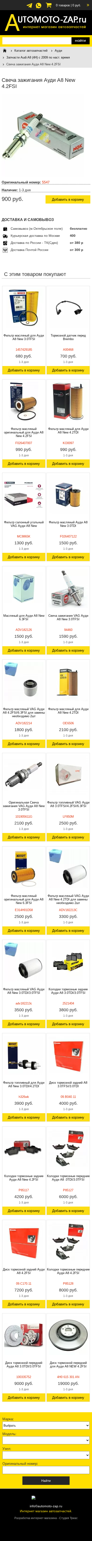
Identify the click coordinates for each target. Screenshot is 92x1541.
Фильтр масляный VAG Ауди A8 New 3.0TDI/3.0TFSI (23, 991)
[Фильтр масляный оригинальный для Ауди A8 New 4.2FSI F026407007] (23, 401)
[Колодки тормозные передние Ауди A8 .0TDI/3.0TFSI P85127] (68, 1148)
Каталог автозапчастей (30, 50)
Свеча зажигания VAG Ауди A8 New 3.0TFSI (68, 617)
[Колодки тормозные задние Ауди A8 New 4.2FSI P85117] (23, 1148)
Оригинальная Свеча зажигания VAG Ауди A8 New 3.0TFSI (24, 806)
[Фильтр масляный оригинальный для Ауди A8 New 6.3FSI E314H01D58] (23, 868)
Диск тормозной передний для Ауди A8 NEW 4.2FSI (68, 1364)
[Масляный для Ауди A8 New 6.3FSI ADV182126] (23, 588)
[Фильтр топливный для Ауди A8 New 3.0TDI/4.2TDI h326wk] (23, 1055)
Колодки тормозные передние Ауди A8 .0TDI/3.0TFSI (68, 1177)
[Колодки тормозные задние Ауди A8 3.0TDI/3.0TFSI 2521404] (68, 961)
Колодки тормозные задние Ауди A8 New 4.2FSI (23, 1177)
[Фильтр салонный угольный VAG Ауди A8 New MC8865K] (23, 494)
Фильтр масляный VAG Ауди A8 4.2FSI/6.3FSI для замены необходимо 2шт (24, 712)
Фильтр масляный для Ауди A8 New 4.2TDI (68, 430)
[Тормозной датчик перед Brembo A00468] (68, 308)
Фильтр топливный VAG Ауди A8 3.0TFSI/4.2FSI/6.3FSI (68, 804)
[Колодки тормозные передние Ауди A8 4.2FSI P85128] (68, 1242)
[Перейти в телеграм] (29, 8)
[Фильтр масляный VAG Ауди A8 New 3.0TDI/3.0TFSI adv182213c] (23, 961)
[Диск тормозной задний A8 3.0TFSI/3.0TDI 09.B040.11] (68, 1055)
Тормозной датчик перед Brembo (68, 337)
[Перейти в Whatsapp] (38, 8)
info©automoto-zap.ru (46, 1506)
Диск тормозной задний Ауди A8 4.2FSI (24, 1271)
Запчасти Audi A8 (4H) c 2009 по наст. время (38, 57)
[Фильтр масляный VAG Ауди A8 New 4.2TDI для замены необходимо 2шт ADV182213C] (68, 868)
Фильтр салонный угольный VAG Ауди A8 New (24, 524)
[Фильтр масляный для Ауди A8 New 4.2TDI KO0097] (68, 401)
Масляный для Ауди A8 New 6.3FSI (23, 617)
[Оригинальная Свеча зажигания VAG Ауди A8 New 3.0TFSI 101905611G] (23, 775)
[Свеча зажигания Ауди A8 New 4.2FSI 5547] (43, 175)
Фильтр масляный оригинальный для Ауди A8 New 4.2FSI (23, 432)
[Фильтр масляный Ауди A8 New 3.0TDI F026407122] (68, 494)
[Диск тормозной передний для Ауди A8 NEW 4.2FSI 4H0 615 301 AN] (68, 1335)
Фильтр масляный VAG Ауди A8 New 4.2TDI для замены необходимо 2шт (68, 899)
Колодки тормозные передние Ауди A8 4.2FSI (68, 1271)
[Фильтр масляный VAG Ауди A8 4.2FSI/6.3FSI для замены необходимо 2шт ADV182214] (23, 681)
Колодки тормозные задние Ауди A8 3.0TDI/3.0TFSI (68, 991)
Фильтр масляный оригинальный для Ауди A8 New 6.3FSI (23, 899)
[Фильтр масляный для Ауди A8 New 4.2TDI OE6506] (68, 681)
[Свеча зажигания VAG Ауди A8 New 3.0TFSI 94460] (68, 588)
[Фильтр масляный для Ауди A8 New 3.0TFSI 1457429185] (23, 308)
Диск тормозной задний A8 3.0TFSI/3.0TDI (68, 1084)
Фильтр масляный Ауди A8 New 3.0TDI (68, 524)
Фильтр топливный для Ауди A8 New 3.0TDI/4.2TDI (23, 1084)
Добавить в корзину (68, 199)
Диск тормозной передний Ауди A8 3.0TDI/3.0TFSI (23, 1364)
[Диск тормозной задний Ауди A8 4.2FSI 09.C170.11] (23, 1242)
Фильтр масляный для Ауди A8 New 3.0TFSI (24, 337)
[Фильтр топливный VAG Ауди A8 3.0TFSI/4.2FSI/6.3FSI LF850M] (68, 775)
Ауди (58, 50)
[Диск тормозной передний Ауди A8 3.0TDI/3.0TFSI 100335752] (23, 1335)
